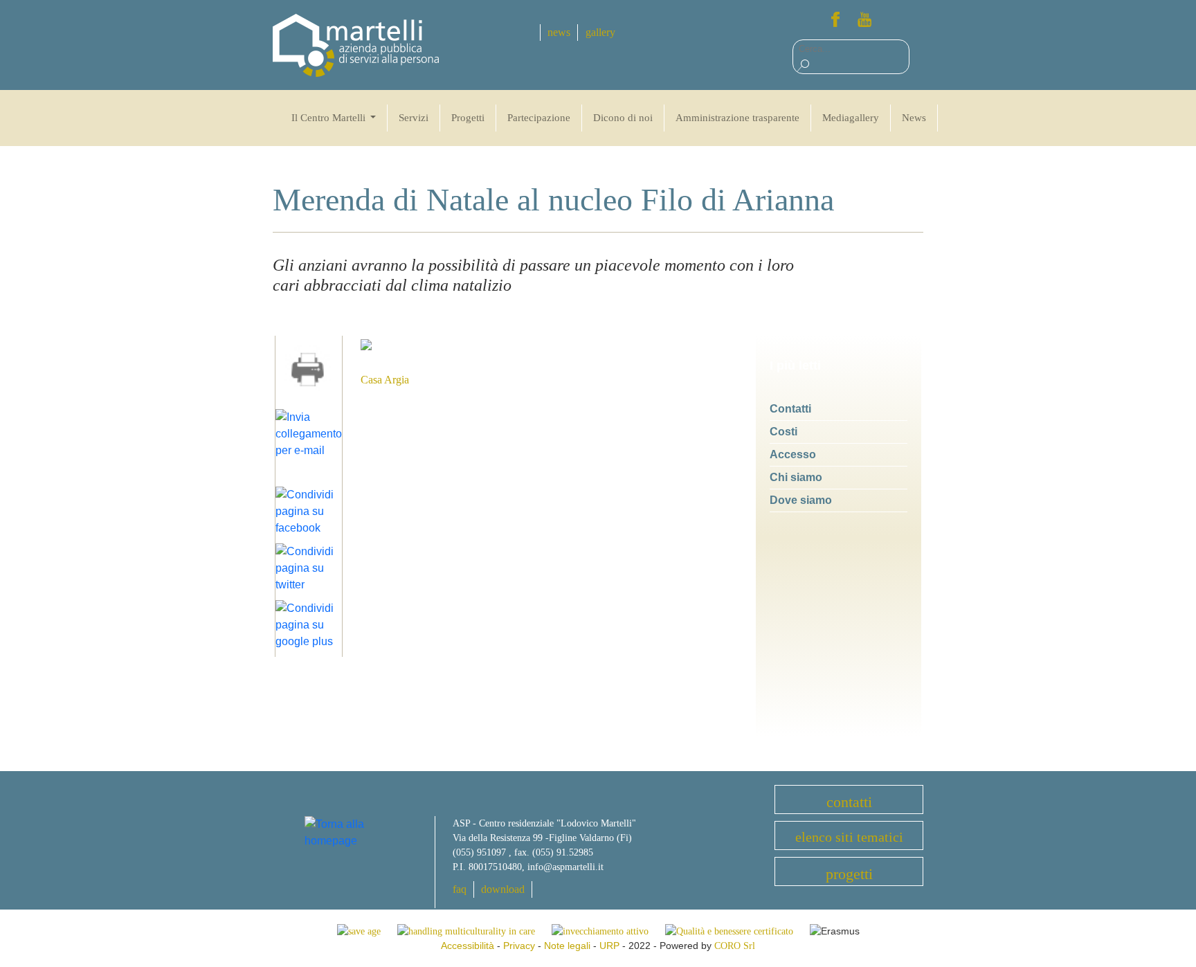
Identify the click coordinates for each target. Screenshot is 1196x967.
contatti (849, 802)
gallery (600, 32)
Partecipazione (538, 117)
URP (609, 945)
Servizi (413, 117)
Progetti (467, 117)
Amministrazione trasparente (737, 117)
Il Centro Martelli (329, 117)
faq (459, 889)
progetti (849, 874)
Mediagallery (850, 117)
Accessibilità (467, 945)
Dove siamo (801, 500)
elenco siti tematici (849, 836)
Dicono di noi (623, 117)
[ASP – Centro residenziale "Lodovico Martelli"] (356, 45)
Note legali (567, 945)
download (503, 889)
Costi (783, 431)
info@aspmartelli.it (565, 867)
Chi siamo (796, 477)
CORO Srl (734, 946)
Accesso (793, 454)
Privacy (519, 945)
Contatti (790, 409)
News (914, 117)
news (558, 32)
